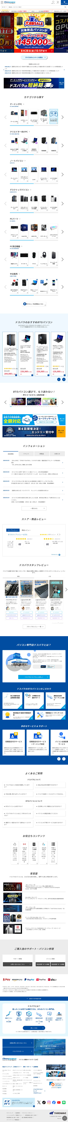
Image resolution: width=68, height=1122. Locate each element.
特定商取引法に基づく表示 (13, 1117)
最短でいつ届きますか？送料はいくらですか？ (17, 824)
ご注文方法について (17, 1072)
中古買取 (4, 1093)
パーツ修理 (25, 1077)
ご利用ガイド (16, 1067)
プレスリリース (36, 1080)
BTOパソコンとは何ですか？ (14, 806)
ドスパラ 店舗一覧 (37, 1070)
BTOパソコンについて (18, 1070)
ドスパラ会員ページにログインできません (50, 794)
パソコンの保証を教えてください (48, 813)
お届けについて (16, 1077)
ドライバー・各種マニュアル (28, 1083)
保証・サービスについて (18, 1086)
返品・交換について (17, 1083)
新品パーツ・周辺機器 (41, 11)
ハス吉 (56, 607)
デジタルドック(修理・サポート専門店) (38, 1073)
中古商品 (4, 1091)
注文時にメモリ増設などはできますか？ (50, 806)
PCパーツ (4, 1086)
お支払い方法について (18, 1075)
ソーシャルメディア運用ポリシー (14, 1115)
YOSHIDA (28, 607)
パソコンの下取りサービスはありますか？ (50, 823)
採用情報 (35, 1085)
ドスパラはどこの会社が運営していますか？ (17, 786)
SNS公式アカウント (37, 1083)
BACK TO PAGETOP (35, 998)
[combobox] (37, 7)
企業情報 (35, 1077)
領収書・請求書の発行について (18, 1080)
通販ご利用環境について (18, 1090)
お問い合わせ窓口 (27, 1070)
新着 (18, 576)
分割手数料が (19, 11)
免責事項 (17, 1113)
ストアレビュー (13, 530)
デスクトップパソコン (7, 1078)
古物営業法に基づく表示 (31, 1115)
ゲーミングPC (5, 1073)
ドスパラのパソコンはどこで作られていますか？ (17, 814)
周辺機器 (4, 1088)
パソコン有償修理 (27, 1075)
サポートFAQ (26, 1072)
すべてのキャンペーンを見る (34, 57)
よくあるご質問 (16, 1093)
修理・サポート (27, 1067)
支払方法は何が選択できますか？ (48, 785)
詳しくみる (34, 1028)
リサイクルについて (27, 1080)
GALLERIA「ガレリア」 (6, 1071)
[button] (3, 33)
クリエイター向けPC (7, 1076)
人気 (50, 576)
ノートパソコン (5, 1081)
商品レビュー (26, 530)
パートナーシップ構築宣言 (13, 1119)
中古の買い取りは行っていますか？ (16, 794)
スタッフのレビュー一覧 (34, 627)
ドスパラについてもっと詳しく (34, 677)
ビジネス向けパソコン (7, 1083)
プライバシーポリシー (27, 1113)
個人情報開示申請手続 (27, 1117)
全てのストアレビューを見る (17, 534)
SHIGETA (13, 607)
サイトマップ (10, 1113)
